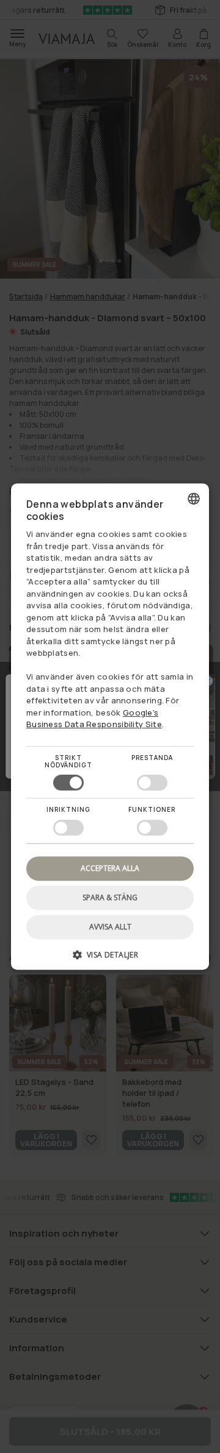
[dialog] (110, 726)
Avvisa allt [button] (110, 927)
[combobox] (194, 498)
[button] (110, 959)
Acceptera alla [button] (110, 868)
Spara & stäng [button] (110, 897)
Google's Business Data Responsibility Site (94, 718)
